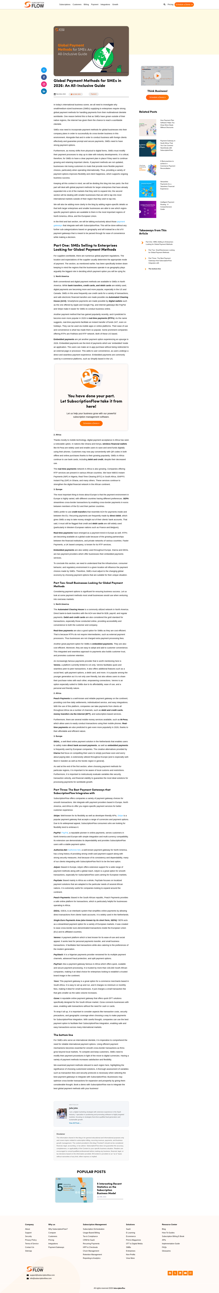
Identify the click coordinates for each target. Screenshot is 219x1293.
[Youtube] (185, 1273)
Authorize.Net (74, 850)
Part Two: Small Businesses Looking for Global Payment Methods (162, 251)
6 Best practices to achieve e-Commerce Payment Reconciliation (167, 164)
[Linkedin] (180, 1273)
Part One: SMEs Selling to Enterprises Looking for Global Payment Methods (159, 243)
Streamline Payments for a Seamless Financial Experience (167, 185)
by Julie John (76, 94)
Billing (86, 4)
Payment (94, 4)
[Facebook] (170, 1273)
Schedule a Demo (183, 4)
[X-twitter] (175, 1273)
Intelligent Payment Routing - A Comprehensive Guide (167, 205)
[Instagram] (190, 1273)
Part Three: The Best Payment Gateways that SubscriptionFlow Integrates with (160, 260)
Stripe (120, 815)
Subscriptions (64, 4)
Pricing (170, 4)
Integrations (105, 4)
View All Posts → (75, 1123)
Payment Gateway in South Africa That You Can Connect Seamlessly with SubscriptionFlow (167, 145)
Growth (115, 4)
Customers (77, 4)
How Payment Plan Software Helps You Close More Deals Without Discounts (167, 123)
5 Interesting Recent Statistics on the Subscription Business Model (109, 1188)
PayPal (65, 833)
